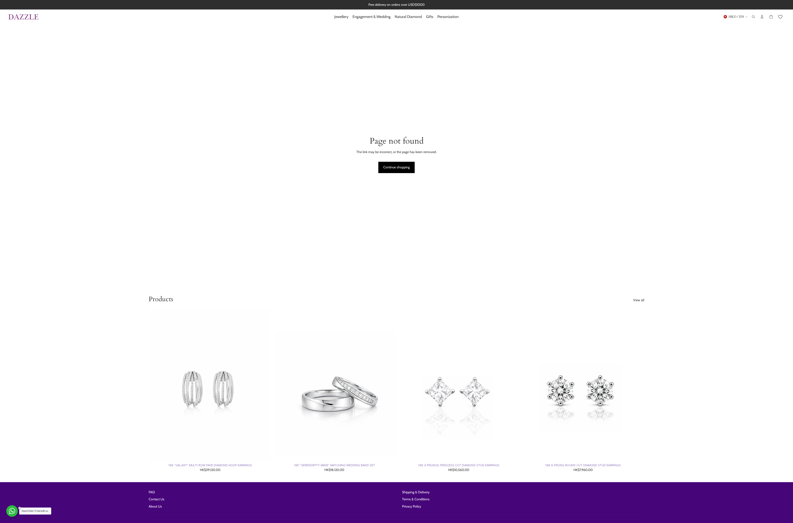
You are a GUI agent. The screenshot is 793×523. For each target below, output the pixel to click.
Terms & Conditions (416, 499)
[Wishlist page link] (780, 17)
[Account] (762, 16)
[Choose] (265, 455)
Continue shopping (396, 167)
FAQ (152, 492)
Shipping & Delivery (416, 492)
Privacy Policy (411, 506)
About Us (155, 506)
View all (638, 300)
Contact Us (156, 499)
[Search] (753, 16)
